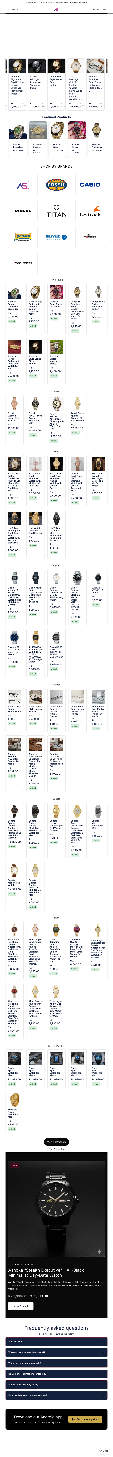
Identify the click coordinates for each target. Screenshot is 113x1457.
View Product (21, 1306)
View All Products (56, 1142)
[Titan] (56, 211)
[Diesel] (23, 211)
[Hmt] (56, 237)
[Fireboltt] (23, 263)
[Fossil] (56, 185)
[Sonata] (23, 237)
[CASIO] (90, 185)
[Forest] (90, 237)
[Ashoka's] (23, 185)
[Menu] (9, 9)
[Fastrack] (90, 211)
